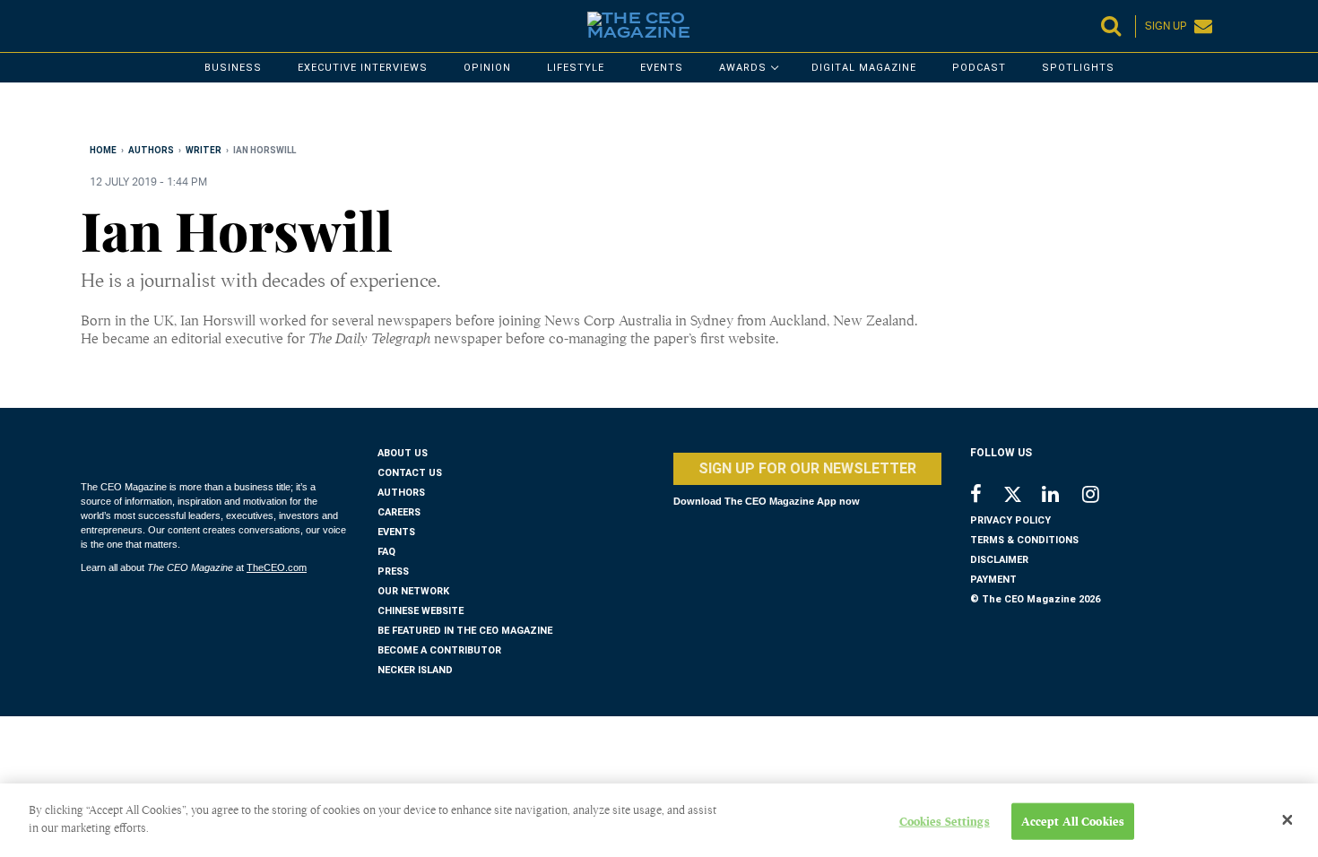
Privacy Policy (1010, 520)
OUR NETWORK (413, 591)
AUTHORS (401, 492)
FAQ (386, 552)
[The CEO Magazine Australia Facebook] (986, 496)
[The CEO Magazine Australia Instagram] (1102, 496)
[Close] (1287, 820)
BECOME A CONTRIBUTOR (439, 650)
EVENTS (396, 532)
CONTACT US (409, 473)
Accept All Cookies (1072, 821)
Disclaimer (999, 560)
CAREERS (399, 512)
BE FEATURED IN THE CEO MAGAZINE (464, 630)
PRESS (393, 571)
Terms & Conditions (1024, 540)
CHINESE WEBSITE (420, 611)
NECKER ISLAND (415, 670)
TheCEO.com (277, 567)
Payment (993, 579)
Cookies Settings (944, 821)
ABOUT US (402, 453)
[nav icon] (90, 26)
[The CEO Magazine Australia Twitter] (1022, 497)
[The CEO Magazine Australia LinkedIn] (1062, 496)
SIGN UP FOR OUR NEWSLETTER (807, 468)
